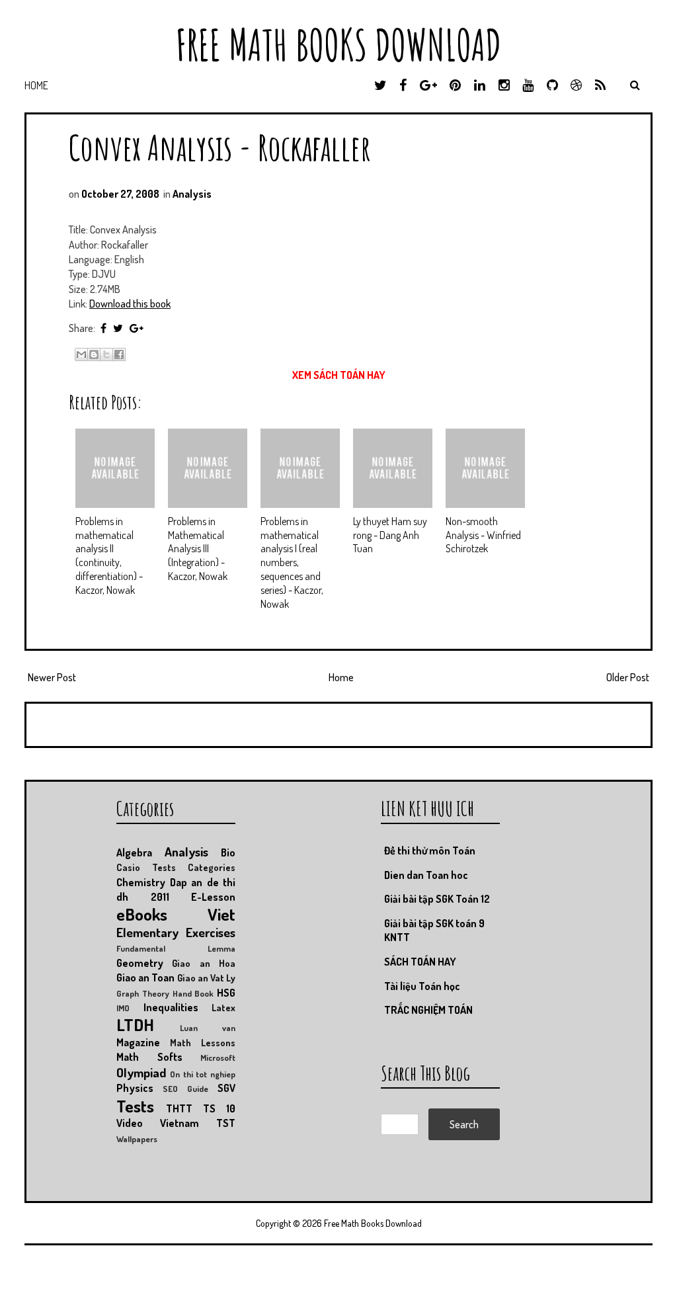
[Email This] (81, 354)
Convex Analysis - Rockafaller (220, 147)
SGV (226, 1088)
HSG (226, 992)
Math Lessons (202, 1042)
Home (36, 85)
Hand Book (193, 993)
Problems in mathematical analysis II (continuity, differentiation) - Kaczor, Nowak (109, 556)
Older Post (627, 677)
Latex (223, 1007)
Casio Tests (146, 867)
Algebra (134, 852)
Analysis (192, 193)
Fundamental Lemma (175, 948)
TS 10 (219, 1108)
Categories (211, 867)
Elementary (147, 932)
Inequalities (170, 1007)
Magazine (138, 1042)
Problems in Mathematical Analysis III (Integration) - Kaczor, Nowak (197, 549)
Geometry (139, 963)
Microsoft (217, 1057)
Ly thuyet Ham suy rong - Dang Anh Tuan (390, 535)
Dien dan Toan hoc (426, 875)
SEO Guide (185, 1088)
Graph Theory (142, 993)
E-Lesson (213, 896)
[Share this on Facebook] (103, 328)
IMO (123, 1008)
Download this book (130, 303)
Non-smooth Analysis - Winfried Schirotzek (483, 535)
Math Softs (149, 1056)
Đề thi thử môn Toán (429, 850)
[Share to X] (106, 354)
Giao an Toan (145, 977)
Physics (134, 1088)
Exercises (210, 932)
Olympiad (141, 1072)
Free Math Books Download (338, 44)
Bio (228, 852)
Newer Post (52, 677)
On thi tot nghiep (202, 1074)
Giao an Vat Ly (206, 977)
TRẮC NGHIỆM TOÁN (428, 1010)
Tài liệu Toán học (422, 986)
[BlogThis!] (93, 354)
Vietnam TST (197, 1123)
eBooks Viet (175, 914)
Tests (135, 1105)
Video (129, 1123)
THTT (179, 1108)
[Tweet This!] (118, 328)
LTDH (135, 1024)
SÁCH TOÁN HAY (420, 961)
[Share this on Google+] (136, 328)
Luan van (207, 1027)
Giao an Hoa (203, 963)
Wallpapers (136, 1139)
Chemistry (140, 882)
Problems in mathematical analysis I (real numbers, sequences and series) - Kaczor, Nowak (291, 562)
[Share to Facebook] (119, 354)
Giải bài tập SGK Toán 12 (437, 898)
